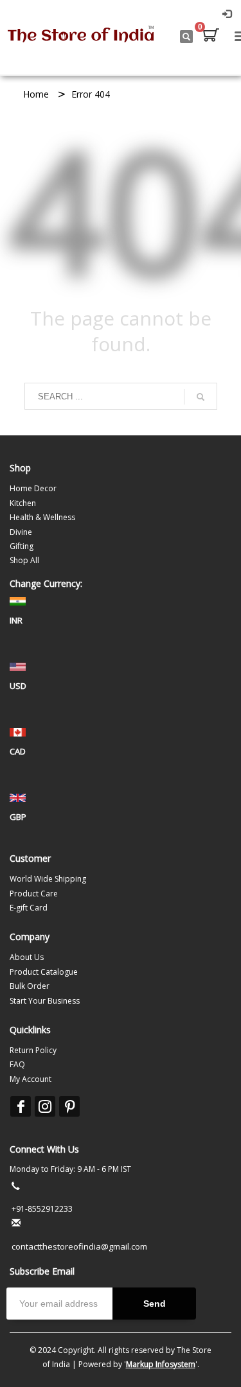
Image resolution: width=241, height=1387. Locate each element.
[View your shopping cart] (210, 37)
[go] (200, 396)
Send (154, 1303)
